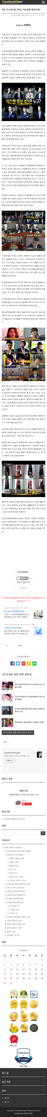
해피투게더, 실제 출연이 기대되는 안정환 (29, 722)
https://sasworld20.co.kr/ (13, 608)
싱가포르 (14, 906)
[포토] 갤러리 (14, 921)
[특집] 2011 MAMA (16, 895)
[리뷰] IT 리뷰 (15, 855)
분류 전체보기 (12, 848)
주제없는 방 (13, 935)
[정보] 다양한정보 (16, 891)
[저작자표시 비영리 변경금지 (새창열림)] (28, 646)
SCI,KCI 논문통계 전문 (14, 611)
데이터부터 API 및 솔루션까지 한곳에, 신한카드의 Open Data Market (16, 632)
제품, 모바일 (16, 859)
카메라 (14, 862)
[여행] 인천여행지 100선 (18, 917)
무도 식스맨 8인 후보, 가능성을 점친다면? (21, 9)
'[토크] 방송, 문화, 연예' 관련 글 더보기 (18, 733)
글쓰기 (6, 1102)
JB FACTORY (28, 1113)
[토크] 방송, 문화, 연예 (20, 15)
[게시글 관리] (12, 645)
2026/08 (23, 951)
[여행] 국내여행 (15, 899)
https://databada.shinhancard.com (17, 625)
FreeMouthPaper (12, 753)
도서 (12, 869)
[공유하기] (9, 645)
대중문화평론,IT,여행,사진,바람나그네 (16, 756)
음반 (13, 873)
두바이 (13, 913)
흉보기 (11, 932)
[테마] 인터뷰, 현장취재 (18, 884)
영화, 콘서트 (16, 877)
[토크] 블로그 (14, 928)
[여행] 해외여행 (15, 902)
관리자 (6, 1098)
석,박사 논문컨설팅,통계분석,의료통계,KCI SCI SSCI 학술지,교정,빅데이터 (16, 616)
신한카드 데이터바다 (13, 628)
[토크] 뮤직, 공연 (15, 888)
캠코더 (14, 866)
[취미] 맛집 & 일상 (16, 924)
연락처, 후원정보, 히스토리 (14, 819)
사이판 (14, 910)
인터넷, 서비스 (17, 881)
